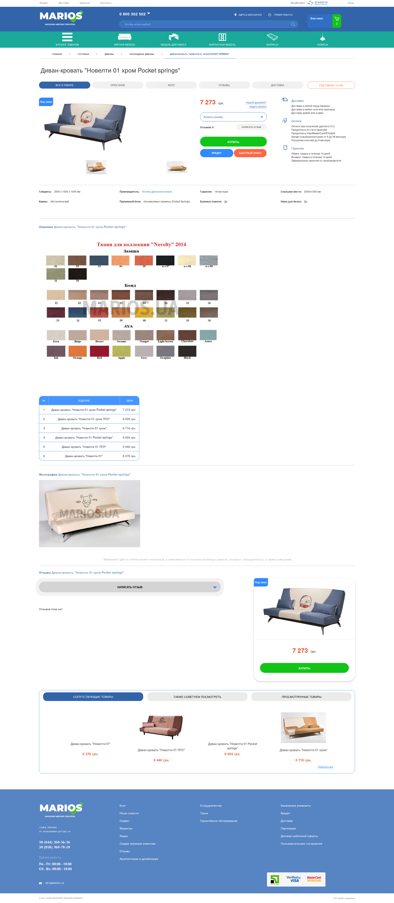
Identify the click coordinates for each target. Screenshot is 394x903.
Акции (124, 836)
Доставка (63, 3)
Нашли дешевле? (256, 102)
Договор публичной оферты (299, 836)
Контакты (105, 3)
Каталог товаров (67, 44)
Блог (123, 805)
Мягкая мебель (124, 44)
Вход (351, 3)
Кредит (44, 3)
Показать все (325, 766)
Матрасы (272, 44)
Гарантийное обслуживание (219, 821)
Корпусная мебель (222, 44)
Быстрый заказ (250, 153)
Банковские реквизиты (296, 805)
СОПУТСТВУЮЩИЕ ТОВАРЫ (93, 697)
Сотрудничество (211, 805)
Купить (233, 142)
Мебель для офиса (173, 44)
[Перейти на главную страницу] (61, 18)
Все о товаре (64, 85)
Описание (118, 85)
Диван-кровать (90, 743)
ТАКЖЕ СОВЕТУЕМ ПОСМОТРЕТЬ (197, 697)
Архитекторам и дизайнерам (139, 859)
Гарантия (85, 3)
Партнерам (288, 828)
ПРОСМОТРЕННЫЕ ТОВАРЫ (301, 697)
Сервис (124, 821)
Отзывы (224, 85)
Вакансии (126, 828)
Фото (171, 85)
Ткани (204, 813)
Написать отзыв (251, 127)
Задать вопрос (258, 106)
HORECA (322, 44)
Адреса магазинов (250, 14)
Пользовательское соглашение (301, 843)
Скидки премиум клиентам (138, 843)
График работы (283, 14)
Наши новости (129, 813)
